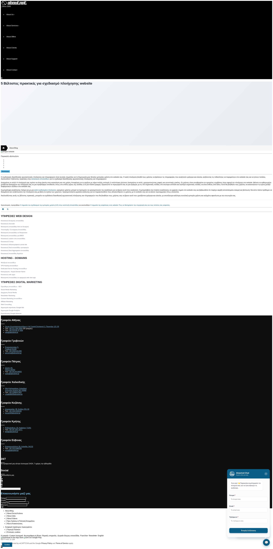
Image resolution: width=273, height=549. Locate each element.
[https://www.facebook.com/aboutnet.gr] (1, 477)
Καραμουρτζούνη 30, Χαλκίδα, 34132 (19, 447)
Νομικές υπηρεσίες (49, 536)
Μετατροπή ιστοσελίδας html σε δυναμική (15, 226)
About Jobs (11, 516)
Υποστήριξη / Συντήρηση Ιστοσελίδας (13, 229)
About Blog (13, 148)
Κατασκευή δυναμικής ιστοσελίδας (12, 221)
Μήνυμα (4, 505)
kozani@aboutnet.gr (12, 413)
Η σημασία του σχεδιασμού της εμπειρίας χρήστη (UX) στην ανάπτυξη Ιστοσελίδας (49, 205)
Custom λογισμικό (16, 536)
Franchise (84, 536)
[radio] (138, 160)
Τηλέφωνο (5, 503)
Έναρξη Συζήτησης (248, 531)
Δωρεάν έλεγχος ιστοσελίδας (68, 536)
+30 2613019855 (15, 372)
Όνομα (3, 498)
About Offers (11, 37)
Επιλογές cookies (13, 532)
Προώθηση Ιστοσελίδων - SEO (11, 286)
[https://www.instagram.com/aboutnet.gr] (1, 483)
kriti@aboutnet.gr (11, 432)
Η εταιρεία (4, 536)
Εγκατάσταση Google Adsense (11, 313)
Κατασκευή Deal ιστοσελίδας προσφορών (15, 247)
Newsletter (93, 536)
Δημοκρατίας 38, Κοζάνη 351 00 (17, 409)
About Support (11, 59)
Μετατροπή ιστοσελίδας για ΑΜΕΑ (12, 235)
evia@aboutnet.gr (12, 450)
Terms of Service (62, 543)
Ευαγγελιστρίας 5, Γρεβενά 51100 (12, 348)
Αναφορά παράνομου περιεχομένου (18, 527)
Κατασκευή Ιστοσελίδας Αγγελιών (12, 253)
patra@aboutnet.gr (12, 374)
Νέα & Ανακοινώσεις (15, 524)
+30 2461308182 (15, 411)
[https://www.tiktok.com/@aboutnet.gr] (1, 487)
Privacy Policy (46, 543)
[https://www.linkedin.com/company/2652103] (1, 485)
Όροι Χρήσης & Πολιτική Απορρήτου (21, 521)
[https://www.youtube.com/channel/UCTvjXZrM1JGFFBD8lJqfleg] (2, 481)
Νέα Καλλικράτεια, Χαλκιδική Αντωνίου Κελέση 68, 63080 (16, 389)
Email (3, 500)
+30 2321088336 (15, 448)
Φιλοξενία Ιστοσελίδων (8, 262)
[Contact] (136, 547)
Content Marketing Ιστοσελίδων (11, 298)
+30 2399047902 (15, 392)
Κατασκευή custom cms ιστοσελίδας (13, 238)
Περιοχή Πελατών (13, 529)
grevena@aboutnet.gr (13, 353)
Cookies (7, 544)
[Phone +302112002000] (136, 545)
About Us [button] (9, 14)
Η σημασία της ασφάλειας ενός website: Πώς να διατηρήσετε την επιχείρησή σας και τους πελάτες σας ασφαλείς (130, 205)
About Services (12, 26)
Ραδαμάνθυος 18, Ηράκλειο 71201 (18, 428)
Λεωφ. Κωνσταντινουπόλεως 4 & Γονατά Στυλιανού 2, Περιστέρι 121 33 (32, 326)
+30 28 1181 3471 (15, 430)
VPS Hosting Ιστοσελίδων (9, 265)
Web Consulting (6, 304)
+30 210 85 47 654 (16, 330)
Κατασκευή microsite (8, 223)
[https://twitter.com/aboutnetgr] (2, 479)
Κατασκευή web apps (8, 274)
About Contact (11, 70)
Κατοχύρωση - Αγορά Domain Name (13, 271)
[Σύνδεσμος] (3, 148)
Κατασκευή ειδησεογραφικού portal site (14, 244)
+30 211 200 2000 (15, 328)
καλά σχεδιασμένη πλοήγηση (45, 190)
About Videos (12, 518)
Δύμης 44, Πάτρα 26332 (10, 369)
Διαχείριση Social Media (9, 292)
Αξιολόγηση (5, 171)
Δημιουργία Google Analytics (10, 310)
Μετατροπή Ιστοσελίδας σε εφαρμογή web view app (18, 277)
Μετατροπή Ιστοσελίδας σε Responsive (14, 232)
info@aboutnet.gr (11, 332)
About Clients (11, 48)
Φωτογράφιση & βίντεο (32, 536)
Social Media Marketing (9, 289)
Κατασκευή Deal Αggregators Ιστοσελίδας (15, 250)
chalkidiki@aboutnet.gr (14, 394)
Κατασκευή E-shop (7, 241)
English (101, 536)
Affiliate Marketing (7, 301)
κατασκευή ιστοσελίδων (40, 179)
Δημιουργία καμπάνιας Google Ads (12, 307)
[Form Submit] (2, 507)
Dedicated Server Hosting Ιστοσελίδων (14, 268)
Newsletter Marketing (8, 295)
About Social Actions (15, 513)
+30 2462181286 (15, 351)
